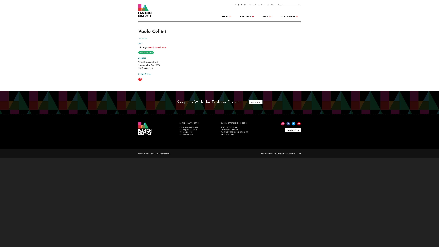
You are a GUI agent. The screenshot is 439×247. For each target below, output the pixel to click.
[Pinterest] (245, 5)
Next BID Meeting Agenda (270, 153)
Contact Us (293, 131)
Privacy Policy (285, 153)
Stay (265, 17)
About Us (270, 5)
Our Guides (262, 5)
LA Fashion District (150, 153)
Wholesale (253, 5)
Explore (245, 17)
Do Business (287, 17)
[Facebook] (238, 5)
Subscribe (256, 102)
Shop (225, 17)
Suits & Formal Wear (156, 48)
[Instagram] (235, 5)
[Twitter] (241, 5)
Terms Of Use (296, 153)
